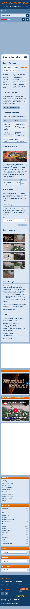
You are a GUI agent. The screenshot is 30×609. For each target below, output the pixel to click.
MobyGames (16, 86)
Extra (16, 138)
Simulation (15, 537)
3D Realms (16, 79)
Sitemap (3, 599)
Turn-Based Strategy (15, 543)
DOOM (8, 298)
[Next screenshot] (27, 383)
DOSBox (7, 67)
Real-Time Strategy (15, 530)
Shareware (18, 132)
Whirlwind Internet (14, 603)
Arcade (15, 511)
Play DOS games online (8, 483)
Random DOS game (7, 496)
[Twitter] (27, 19)
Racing (15, 528)
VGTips (13, 339)
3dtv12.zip (7, 133)
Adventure (15, 508)
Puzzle (15, 526)
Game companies (7, 498)
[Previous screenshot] (3, 383)
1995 (14, 83)
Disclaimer (17, 599)
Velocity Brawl (17, 74)
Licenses (5, 557)
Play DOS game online (12, 107)
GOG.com (23, 183)
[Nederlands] (8, 19)
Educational (15, 513)
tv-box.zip (7, 123)
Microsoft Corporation (13, 585)
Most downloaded (7, 487)
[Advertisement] (15, 37)
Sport (15, 539)
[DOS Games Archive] (15, 4)
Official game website (18, 84)
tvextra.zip (7, 138)
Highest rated (6, 489)
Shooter (15, 535)
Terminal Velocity (9, 182)
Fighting (15, 517)
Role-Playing (15, 533)
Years (4, 548)
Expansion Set (15, 515)
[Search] (27, 15)
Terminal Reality (17, 77)
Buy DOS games (6, 485)
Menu (5, 11)
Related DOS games (7, 494)
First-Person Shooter (18, 81)
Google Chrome (17, 102)
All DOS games (6, 481)
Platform (15, 524)
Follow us (5, 589)
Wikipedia (22, 86)
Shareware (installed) (20, 124)
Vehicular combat (17, 88)
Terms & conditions (6, 601)
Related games (7, 566)
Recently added (6, 492)
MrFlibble (13, 309)
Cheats (4, 500)
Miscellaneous (15, 522)
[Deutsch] (5, 19)
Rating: (5, 217)
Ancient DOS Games (18, 398)
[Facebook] (23, 19)
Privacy (10, 599)
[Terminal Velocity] (8, 238)
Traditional (15, 541)
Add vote (23, 225)
